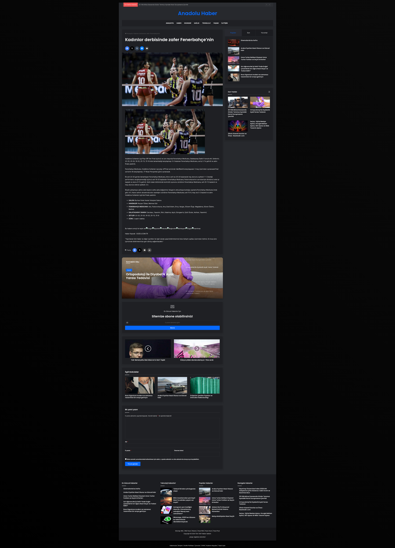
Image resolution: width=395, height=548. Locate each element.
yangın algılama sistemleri (197, 537)
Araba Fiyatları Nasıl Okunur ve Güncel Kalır (172, 397)
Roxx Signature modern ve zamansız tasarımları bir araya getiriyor (138, 397)
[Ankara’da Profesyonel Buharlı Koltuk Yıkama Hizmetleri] (204, 510)
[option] (172, 278)
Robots (194, 531)
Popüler (233, 33)
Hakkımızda (173, 545)
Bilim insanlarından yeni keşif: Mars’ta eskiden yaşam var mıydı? (184, 500)
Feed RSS (201, 531)
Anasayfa (170, 23)
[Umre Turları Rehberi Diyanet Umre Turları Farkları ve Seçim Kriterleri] (233, 60)
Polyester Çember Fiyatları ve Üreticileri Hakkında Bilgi (201, 397)
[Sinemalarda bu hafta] (233, 42)
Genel (129, 270)
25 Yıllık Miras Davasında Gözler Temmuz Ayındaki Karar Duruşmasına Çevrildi (237, 113)
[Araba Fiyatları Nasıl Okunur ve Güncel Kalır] (172, 385)
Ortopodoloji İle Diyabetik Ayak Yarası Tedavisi (260, 111)
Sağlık (196, 23)
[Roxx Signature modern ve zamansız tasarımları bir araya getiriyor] (140, 385)
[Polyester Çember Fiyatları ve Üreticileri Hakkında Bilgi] (205, 385)
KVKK (203, 545)
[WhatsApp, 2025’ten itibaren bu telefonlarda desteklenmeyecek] (166, 520)
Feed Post (216, 531)
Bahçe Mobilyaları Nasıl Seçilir (223, 516)
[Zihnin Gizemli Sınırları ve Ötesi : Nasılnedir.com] (238, 126)
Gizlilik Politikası (189, 545)
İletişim (224, 23)
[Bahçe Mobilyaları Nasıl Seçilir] (204, 519)
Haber (179, 23)
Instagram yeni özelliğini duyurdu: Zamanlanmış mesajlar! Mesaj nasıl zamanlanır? (182, 510)
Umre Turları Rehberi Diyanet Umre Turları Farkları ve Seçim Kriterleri (254, 58)
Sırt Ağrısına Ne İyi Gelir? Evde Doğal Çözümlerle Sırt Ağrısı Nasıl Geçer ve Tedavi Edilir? (254, 68)
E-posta (128, 450)
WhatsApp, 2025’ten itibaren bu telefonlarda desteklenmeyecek (184, 519)
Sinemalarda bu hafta (249, 40)
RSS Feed (188, 531)
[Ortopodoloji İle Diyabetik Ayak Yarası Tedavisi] (260, 102)
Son (248, 33)
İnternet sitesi (178, 450)
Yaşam (216, 23)
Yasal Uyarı (221, 545)
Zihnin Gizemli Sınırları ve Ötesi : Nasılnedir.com (237, 135)
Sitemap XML (179, 531)
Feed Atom (208, 531)
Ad (126, 442)
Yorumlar (264, 33)
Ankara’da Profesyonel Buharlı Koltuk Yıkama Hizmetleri (220, 509)
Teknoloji (206, 23)
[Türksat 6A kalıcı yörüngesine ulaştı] (166, 491)
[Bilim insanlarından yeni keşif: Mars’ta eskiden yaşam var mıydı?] (166, 501)
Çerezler (197, 545)
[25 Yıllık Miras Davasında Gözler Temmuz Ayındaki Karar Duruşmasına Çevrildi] (238, 102)
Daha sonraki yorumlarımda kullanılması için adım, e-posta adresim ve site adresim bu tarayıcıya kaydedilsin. (163, 459)
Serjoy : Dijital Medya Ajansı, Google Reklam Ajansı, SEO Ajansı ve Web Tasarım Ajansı (153, 276)
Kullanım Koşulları (211, 545)
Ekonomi (187, 23)
